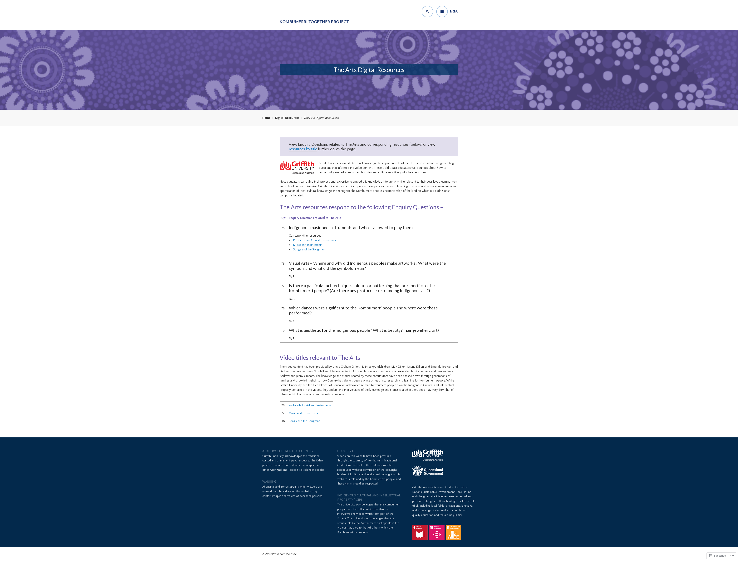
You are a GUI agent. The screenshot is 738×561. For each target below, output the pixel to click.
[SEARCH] (427, 11)
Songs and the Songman (309, 249)
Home (266, 118)
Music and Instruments (307, 245)
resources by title (303, 149)
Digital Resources (287, 118)
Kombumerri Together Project (314, 21)
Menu (454, 11)
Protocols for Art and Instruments (314, 240)
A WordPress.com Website (279, 554)
